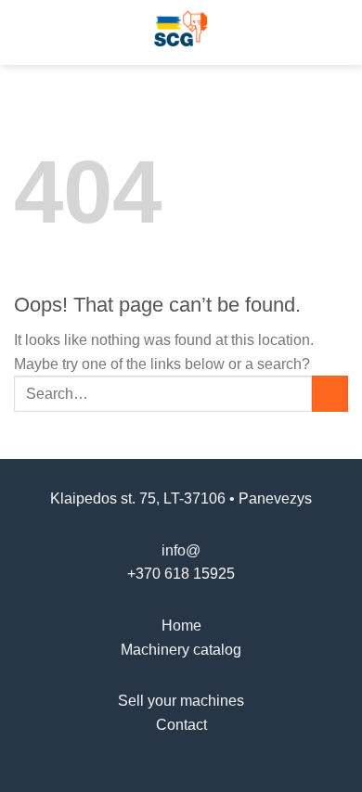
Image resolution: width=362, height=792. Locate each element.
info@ (181, 550)
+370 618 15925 (181, 573)
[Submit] (330, 394)
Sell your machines (181, 701)
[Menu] (25, 32)
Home (181, 625)
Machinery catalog (181, 650)
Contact (181, 725)
